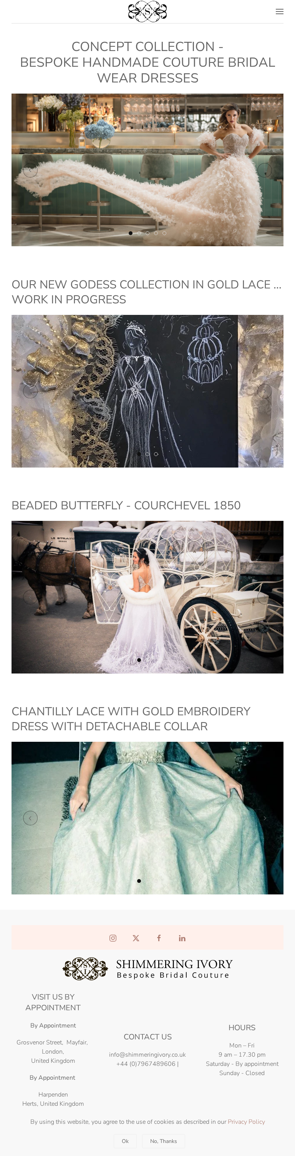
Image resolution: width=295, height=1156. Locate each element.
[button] (279, 11)
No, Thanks (163, 1141)
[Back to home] (147, 11)
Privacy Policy (246, 1122)
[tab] (131, 233)
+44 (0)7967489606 (146, 1064)
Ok (125, 1141)
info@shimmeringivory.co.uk (147, 1055)
